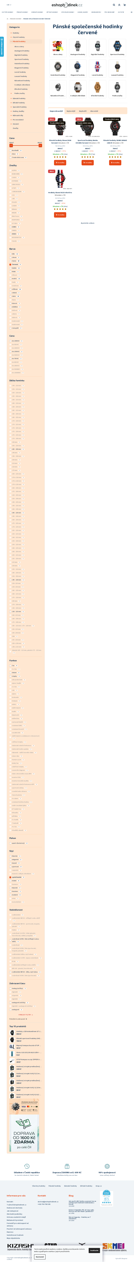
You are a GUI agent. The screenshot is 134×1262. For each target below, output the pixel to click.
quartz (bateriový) (19, 843)
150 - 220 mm (18, 393)
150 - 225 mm (18, 545)
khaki (15, 272)
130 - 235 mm (18, 495)
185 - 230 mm (18, 449)
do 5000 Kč (17, 355)
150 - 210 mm (18, 389)
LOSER (15, 206)
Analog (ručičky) (18, 988)
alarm (15, 694)
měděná (16, 307)
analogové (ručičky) (20, 1003)
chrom (15, 257)
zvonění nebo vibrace (20, 791)
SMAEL (15, 230)
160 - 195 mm (18, 509)
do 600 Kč (16, 362)
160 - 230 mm (18, 407)
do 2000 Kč (17, 348)
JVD (14, 199)
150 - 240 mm (18, 499)
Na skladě (16, 150)
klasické (16, 888)
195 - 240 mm (18, 516)
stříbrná (16, 289)
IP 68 (15, 961)
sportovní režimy (19, 788)
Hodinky (16, 33)
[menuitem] (7, 12)
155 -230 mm (17, 640)
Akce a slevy (19, 46)
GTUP (15, 188)
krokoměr (16, 697)
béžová (16, 310)
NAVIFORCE (17, 220)
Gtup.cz (99, 1186)
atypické (16, 995)
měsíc (15, 704)
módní (15, 881)
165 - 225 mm (18, 590)
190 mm (16, 453)
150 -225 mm (17, 629)
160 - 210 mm (18, 400)
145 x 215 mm (18, 647)
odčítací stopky (18, 742)
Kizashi (15, 202)
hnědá (15, 268)
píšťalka (16, 816)
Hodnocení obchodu (14, 1208)
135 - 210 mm (18, 569)
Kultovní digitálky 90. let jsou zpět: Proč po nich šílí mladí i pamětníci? (81, 1210)
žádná (15, 930)
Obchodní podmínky (14, 1214)
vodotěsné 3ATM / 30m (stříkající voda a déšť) (25, 940)
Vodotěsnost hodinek (15, 1235)
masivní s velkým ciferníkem (22, 874)
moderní (16, 895)
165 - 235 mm (18, 417)
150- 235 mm (17, 583)
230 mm (16, 566)
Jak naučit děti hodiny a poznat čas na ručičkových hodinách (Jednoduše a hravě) (82, 1202)
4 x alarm (16, 798)
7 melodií (16, 823)
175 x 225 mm (18, 484)
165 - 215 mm (18, 410)
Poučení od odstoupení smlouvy (19, 1229)
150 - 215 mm (18, 534)
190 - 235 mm (18, 502)
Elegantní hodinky (22, 68)
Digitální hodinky (21, 55)
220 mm (16, 467)
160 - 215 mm (18, 594)
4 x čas (15, 827)
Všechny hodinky (38, 1186)
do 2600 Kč (17, 366)
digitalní (16, 992)
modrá (16, 279)
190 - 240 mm (18, 456)
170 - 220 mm (18, 421)
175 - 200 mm (18, 491)
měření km (17, 719)
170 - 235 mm (18, 428)
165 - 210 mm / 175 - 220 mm (23, 626)
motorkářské (17, 902)
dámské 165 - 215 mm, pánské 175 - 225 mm (26, 651)
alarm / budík (17, 683)
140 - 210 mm (18, 386)
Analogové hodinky (22, 51)
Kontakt (10, 1202)
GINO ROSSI (17, 184)
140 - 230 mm (18, 608)
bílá (15, 254)
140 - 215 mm (18, 537)
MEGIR (15, 213)
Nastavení (40, 1257)
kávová (15, 303)
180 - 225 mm (18, 474)
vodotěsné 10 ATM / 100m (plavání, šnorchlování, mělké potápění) (23, 934)
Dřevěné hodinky (21, 89)
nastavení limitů (18, 722)
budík (15, 711)
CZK (8, 5)
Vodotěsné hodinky (22, 63)
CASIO (15, 177)
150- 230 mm (17, 587)
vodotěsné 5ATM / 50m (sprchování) (25, 976)
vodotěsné (17, 945)
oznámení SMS (18, 726)
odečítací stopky (19, 767)
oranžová (16, 286)
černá (15, 261)
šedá (15, 282)
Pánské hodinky (19, 41)
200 (14, 636)
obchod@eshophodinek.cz (48, 1202)
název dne (17, 756)
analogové (17, 1010)
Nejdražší (83, 111)
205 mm (16, 601)
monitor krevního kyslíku (21, 781)
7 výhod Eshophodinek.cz (16, 1205)
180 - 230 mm (18, 520)
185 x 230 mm (18, 643)
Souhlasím (94, 1250)
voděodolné (17, 915)
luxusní (15, 863)
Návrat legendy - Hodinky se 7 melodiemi (80, 1217)
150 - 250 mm (18, 576)
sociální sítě (17, 733)
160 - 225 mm (18, 548)
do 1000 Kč (17, 341)
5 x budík (16, 820)
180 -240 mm (17, 633)
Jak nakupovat (12, 1211)
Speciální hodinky (20, 107)
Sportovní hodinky (22, 59)
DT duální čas (18, 809)
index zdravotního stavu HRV (23, 774)
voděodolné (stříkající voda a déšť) (25, 965)
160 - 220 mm (18, 403)
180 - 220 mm (18, 446)
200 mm (16, 460)
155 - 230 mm (18, 559)
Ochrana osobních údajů (16, 1217)
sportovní (16, 867)
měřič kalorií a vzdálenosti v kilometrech (25, 737)
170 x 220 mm (18, 477)
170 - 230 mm (18, 605)
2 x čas (15, 687)
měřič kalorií (17, 708)
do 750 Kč (16, 359)
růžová (15, 275)
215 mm (16, 562)
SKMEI (15, 227)
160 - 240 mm (18, 619)
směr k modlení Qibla (20, 806)
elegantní (16, 860)
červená (16, 264)
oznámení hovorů (19, 729)
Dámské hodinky (19, 98)
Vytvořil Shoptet (121, 1259)
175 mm (16, 470)
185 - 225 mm (18, 513)
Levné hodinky (20, 72)
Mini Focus (17, 216)
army (15, 898)
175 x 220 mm (18, 481)
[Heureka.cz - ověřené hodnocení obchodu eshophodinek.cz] (106, 1198)
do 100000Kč (17, 373)
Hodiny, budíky (18, 111)
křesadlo (16, 813)
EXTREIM (16, 181)
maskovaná (17, 325)
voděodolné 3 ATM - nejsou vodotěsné (26, 958)
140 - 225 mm (18, 506)
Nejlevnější (71, 111)
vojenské (16, 870)
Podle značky (20, 93)
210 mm (16, 463)
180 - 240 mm (18, 488)
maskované (17, 321)
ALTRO (15, 170)
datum (15, 673)
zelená (15, 293)
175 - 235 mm (18, 523)
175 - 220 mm (18, 597)
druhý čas (16, 763)
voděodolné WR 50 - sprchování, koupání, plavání (26, 925)
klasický (16, 856)
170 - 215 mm (18, 424)
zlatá (15, 296)
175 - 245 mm (18, 622)
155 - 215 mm (18, 555)
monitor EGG (17, 777)
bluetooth (17, 715)
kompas (16, 701)
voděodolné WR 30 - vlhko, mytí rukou (26, 972)
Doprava (10, 1232)
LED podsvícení (18, 680)
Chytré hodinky (19, 37)
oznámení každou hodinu (21, 802)
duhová (16, 317)
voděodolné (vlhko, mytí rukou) (24, 954)
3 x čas (15, 669)
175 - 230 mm (18, 431)
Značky (15, 128)
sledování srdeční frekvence (23, 746)
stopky (15, 676)
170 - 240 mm (18, 439)
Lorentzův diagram (19, 770)
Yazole (15, 241)
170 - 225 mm (18, 527)
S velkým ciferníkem (22, 85)
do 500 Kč (16, 344)
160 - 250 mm (18, 552)
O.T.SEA (16, 223)
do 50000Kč (17, 369)
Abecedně (94, 111)
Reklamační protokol (15, 1220)
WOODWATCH (18, 237)
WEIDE (15, 234)
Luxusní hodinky (21, 76)
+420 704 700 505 (44, 1204)
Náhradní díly (18, 115)
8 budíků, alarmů (19, 830)
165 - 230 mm (18, 573)
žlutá (15, 300)
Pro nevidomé (18, 120)
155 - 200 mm (18, 396)
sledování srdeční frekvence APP (24, 784)
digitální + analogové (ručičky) (23, 1006)
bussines (16, 891)
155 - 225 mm (18, 530)
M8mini (15, 209)
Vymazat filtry (25, 1015)
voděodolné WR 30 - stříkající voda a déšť (26, 919)
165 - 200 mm (18, 414)
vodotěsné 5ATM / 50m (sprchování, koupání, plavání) (24, 949)
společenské (18, 877)
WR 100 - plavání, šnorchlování (23, 968)
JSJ (14, 195)
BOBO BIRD (17, 174)
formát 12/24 (18, 760)
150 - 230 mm (18, 541)
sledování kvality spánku (21, 749)
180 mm (16, 442)
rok (14, 690)
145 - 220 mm (18, 580)
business (16, 884)
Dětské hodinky (19, 103)
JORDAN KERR (18, 192)
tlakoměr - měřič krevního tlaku (24, 753)
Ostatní (16, 124)
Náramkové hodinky (22, 80)
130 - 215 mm (18, 612)
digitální (16, 999)
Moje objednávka (13, 1238)
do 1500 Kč (17, 352)
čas (14, 666)
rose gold (16, 328)
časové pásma (18, 795)
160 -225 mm (17, 615)
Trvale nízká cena (19, 157)
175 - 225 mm (18, 435)
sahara (15, 314)
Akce (15, 154)
